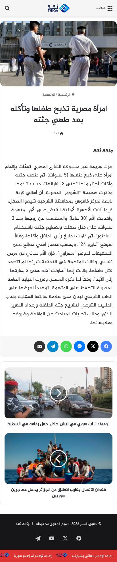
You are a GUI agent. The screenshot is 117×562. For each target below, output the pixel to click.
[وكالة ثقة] (58, 8)
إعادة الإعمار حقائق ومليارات (92, 556)
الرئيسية (64, 95)
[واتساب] (66, 346)
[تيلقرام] (52, 346)
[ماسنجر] (79, 346)
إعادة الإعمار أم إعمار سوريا (33, 556)
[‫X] (93, 346)
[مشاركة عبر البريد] (39, 346)
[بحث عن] (7, 10)
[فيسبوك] (106, 346)
